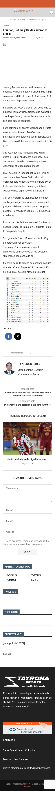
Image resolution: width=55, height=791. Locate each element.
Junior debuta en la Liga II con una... (27, 459)
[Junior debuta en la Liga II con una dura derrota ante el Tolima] (27, 438)
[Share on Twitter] (39, 353)
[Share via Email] (45, 353)
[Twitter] (27, 3)
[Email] (31, 3)
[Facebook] (23, 3)
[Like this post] (32, 353)
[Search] (46, 12)
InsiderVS (27, 786)
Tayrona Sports (19, 38)
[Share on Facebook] (36, 353)
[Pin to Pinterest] (42, 353)
